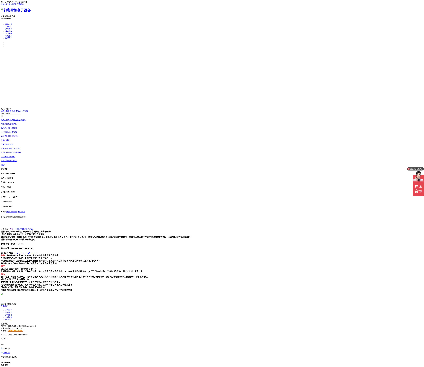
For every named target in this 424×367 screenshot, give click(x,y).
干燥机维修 (5, 140)
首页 (11, 229)
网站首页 (8, 24)
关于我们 (8, 27)
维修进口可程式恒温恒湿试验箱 (13, 120)
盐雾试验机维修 (21, 111)
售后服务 (8, 36)
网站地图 (12, 4)
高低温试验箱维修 (8, 111)
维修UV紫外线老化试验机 (11, 148)
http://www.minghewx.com (26, 253)
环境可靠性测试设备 (9, 161)
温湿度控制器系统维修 (10, 136)
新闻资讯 (8, 34)
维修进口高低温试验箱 (10, 124)
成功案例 (8, 31)
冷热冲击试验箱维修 (9, 132)
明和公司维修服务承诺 (24, 229)
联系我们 (20, 4)
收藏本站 (4, 4)
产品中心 (8, 29)
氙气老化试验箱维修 (9, 128)
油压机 (3, 165)
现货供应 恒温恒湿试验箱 (11, 153)
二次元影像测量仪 (8, 157)
